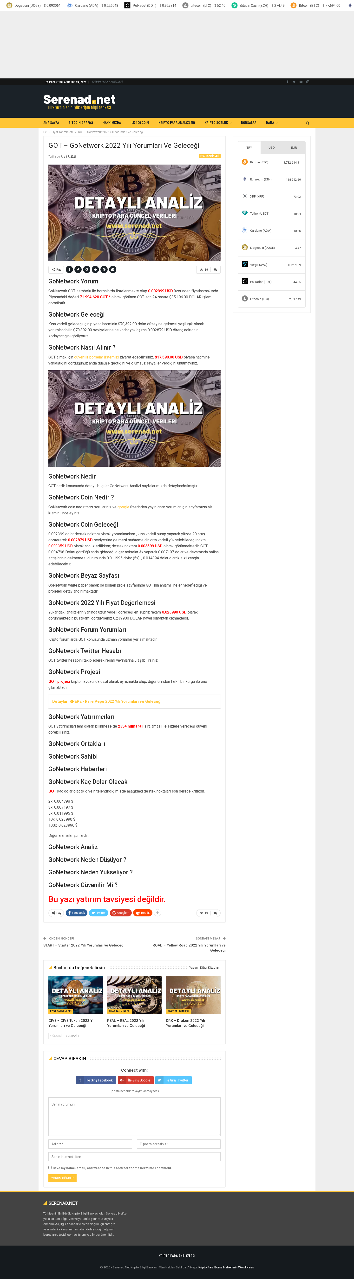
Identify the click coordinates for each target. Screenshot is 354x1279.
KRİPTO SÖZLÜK (216, 123)
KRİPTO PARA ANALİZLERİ (107, 81)
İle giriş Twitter (177, 1080)
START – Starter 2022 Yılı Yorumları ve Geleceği (84, 945)
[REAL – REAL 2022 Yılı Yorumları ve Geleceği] (134, 995)
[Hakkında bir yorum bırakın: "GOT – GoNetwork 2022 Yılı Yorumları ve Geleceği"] (215, 270)
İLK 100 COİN (140, 123)
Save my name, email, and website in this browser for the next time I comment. (112, 1168)
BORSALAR (248, 123)
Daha (270, 123)
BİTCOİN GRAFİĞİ (81, 123)
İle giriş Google (139, 1080)
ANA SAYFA (51, 123)
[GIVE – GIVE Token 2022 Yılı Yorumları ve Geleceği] (75, 995)
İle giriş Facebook (99, 1080)
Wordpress (246, 1267)
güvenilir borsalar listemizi (96, 357)
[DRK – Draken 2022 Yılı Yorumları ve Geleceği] (193, 995)
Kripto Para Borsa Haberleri (217, 1267)
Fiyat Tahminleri (209, 155)
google (123, 507)
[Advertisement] (144, 44)
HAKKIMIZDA (112, 123)
